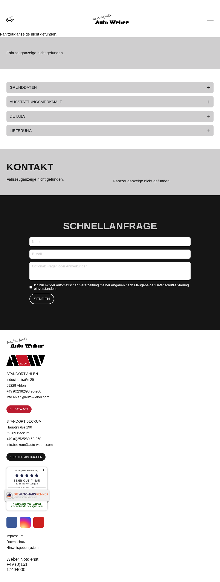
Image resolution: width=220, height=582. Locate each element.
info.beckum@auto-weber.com (29, 445)
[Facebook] (11, 522)
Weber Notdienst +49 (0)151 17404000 (22, 564)
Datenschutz (16, 542)
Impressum (14, 536)
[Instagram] (25, 522)
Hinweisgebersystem (22, 547)
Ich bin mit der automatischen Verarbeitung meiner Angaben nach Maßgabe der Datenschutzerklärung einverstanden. (111, 287)
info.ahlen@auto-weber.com (27, 397)
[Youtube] (38, 522)
